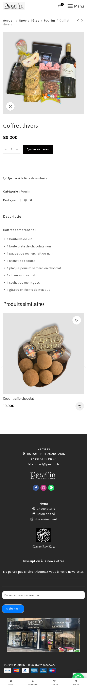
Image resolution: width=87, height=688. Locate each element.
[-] (5, 149)
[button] (79, 406)
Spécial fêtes (29, 20)
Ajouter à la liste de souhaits (27, 178)
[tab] (13, 216)
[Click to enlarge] (10, 106)
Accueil (8, 20)
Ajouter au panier (38, 149)
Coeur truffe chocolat (18, 398)
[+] (17, 149)
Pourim (49, 20)
